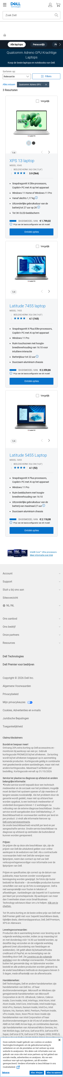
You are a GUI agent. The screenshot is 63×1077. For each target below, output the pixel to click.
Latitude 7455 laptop (28, 306)
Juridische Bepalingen (16, 718)
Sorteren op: (9, 71)
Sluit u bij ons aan (13, 589)
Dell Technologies (13, 656)
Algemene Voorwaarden (17, 686)
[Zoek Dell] (56, 15)
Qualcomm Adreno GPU (30, 84)
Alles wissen (9, 84)
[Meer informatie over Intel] (18, 552)
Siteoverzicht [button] (10, 597)
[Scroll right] (60, 45)
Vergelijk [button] (45, 101)
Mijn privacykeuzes (14, 702)
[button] (50, 5)
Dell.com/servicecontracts (16, 822)
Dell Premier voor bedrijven (18, 664)
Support (7, 581)
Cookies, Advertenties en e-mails (22, 710)
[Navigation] (5, 5)
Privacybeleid (10, 694)
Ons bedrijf (9, 626)
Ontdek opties (31, 231)
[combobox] (31, 15)
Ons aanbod (10, 618)
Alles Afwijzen (37, 1073)
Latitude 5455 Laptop (28, 455)
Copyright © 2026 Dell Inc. (18, 678)
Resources (9, 642)
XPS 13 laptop (22, 160)
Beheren (6, 1072)
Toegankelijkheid (13, 726)
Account (7, 573)
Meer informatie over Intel (41, 555)
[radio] (28, 143)
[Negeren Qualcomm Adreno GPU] (46, 84)
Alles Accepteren (54, 1073)
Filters (48, 76)
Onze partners (11, 634)
